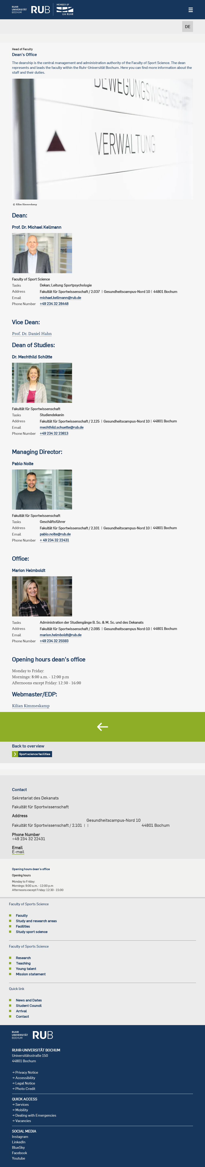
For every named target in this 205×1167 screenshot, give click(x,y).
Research (23, 957)
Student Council (29, 1005)
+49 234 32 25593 (54, 640)
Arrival (21, 1011)
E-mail (18, 851)
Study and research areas (36, 921)
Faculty (22, 915)
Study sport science (31, 931)
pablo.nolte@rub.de (55, 534)
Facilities (23, 926)
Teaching (23, 963)
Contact (22, 1016)
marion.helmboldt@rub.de (60, 634)
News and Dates (29, 1000)
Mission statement (31, 974)
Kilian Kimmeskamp (30, 706)
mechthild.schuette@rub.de (61, 427)
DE (187, 26)
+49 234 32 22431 (28, 838)
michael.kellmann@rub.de (60, 297)
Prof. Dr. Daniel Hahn (32, 333)
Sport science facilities (102, 737)
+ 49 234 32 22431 (54, 540)
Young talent (26, 968)
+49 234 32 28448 (54, 303)
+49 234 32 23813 (54, 433)
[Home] (28, 9)
